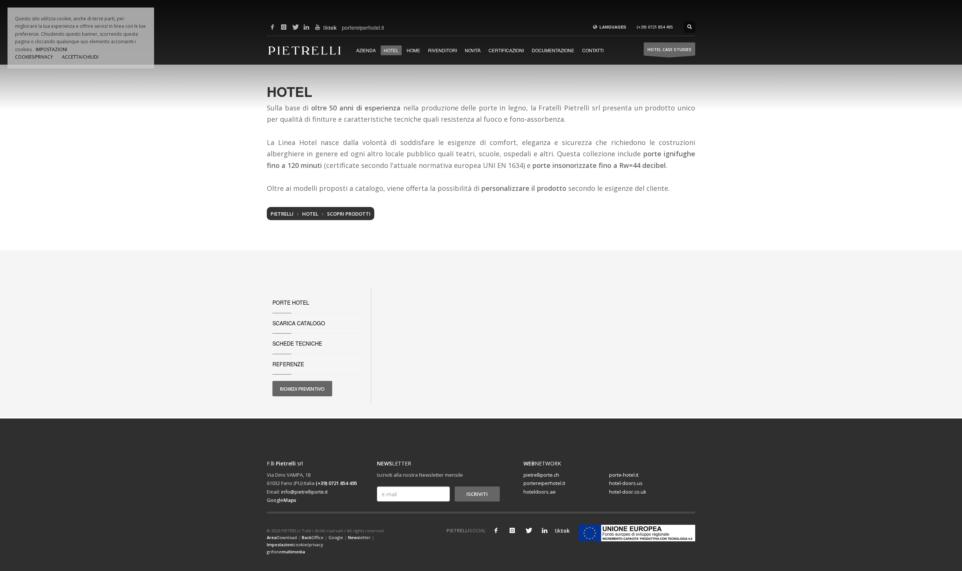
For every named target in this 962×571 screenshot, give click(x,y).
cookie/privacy (295, 544)
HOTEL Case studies (669, 49)
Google (281, 500)
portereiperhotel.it (347, 27)
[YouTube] (317, 27)
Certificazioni (506, 50)
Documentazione (553, 50)
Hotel (391, 50)
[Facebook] (272, 27)
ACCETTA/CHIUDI (80, 57)
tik (328, 27)
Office (313, 537)
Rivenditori (442, 50)
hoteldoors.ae (539, 491)
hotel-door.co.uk (627, 491)
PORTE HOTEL (290, 302)
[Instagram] (283, 27)
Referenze (288, 364)
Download (282, 537)
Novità (473, 50)
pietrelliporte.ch (541, 474)
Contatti (593, 50)
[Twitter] (295, 27)
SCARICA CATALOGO (298, 323)
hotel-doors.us (626, 483)
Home (413, 50)
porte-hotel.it (623, 474)
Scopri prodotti (349, 213)
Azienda (366, 50)
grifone (286, 551)
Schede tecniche (297, 343)
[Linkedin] (306, 27)
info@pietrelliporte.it (304, 491)
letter (359, 537)
